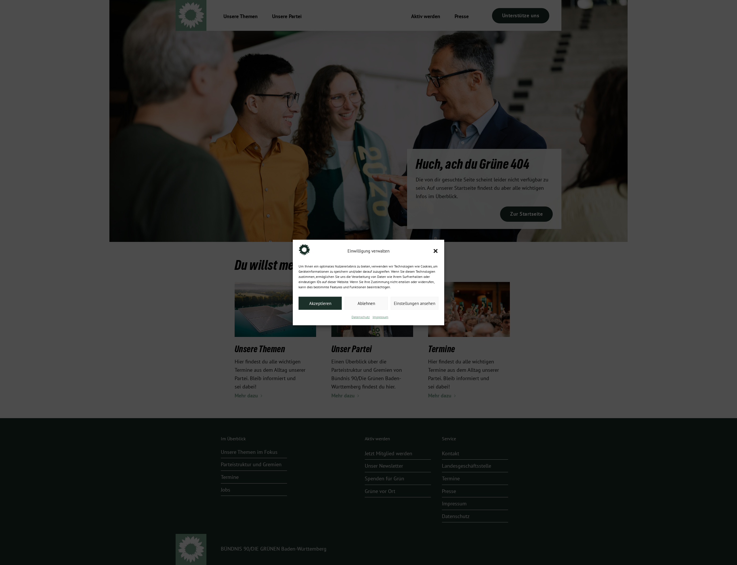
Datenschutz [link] (361, 317)
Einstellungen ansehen (414, 303)
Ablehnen (366, 303)
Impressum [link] (380, 317)
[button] (435, 251)
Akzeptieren (320, 303)
